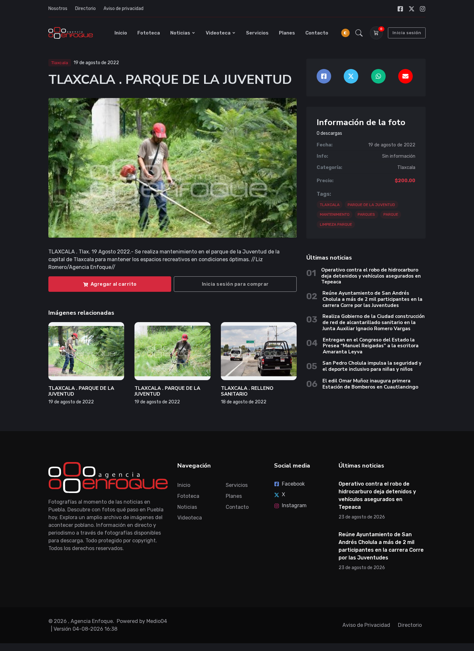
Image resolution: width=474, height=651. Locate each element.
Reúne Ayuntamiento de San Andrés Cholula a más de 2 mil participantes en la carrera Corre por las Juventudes (372, 299)
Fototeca (148, 33)
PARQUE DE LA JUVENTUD (371, 204)
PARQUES (366, 214)
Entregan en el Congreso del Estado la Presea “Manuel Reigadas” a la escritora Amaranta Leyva (371, 346)
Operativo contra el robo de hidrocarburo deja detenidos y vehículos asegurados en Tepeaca (371, 276)
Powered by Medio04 (142, 621)
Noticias (180, 33)
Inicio (120, 33)
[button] (359, 33)
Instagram (294, 505)
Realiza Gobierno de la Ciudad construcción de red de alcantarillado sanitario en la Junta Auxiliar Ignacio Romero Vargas (373, 322)
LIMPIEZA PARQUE (336, 224)
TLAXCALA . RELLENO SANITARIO (247, 391)
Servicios (257, 33)
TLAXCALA (330, 204)
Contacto (316, 33)
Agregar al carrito (114, 284)
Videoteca (218, 33)
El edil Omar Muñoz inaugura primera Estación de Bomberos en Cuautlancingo (370, 384)
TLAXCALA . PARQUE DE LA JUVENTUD (81, 391)
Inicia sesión (406, 32)
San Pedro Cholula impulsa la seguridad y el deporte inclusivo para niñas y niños (371, 366)
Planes (287, 33)
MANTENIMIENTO (335, 214)
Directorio (85, 8)
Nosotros (57, 8)
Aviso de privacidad (123, 8)
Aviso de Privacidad (366, 625)
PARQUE (390, 214)
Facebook (293, 484)
